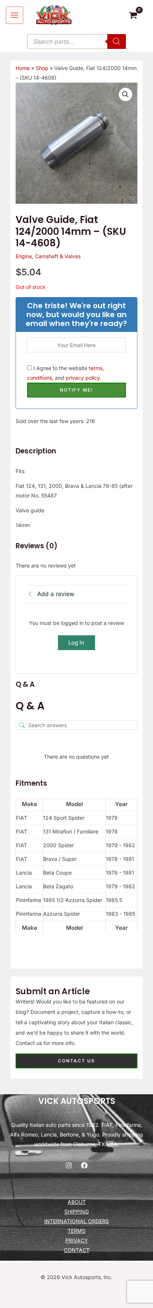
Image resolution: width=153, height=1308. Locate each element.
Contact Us (76, 1061)
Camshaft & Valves (58, 256)
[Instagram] (68, 1165)
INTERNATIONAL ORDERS (76, 1221)
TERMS (76, 1231)
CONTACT (76, 1250)
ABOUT (77, 1202)
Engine (24, 256)
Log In (76, 642)
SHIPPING (76, 1211)
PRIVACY (76, 1240)
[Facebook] (84, 1165)
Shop (42, 68)
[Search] (116, 41)
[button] (125, 94)
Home (23, 68)
